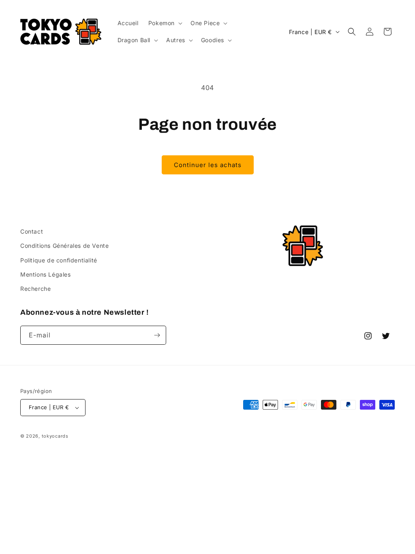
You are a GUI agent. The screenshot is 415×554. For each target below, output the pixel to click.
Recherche (35, 288)
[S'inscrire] (157, 335)
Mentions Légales (45, 274)
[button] (164, 23)
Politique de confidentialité (58, 260)
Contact (31, 231)
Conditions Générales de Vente (64, 245)
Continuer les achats (208, 165)
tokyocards (55, 436)
